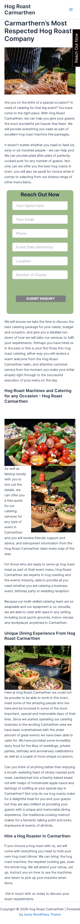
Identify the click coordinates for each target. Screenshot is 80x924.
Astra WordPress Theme (42, 914)
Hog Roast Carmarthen (19, 9)
